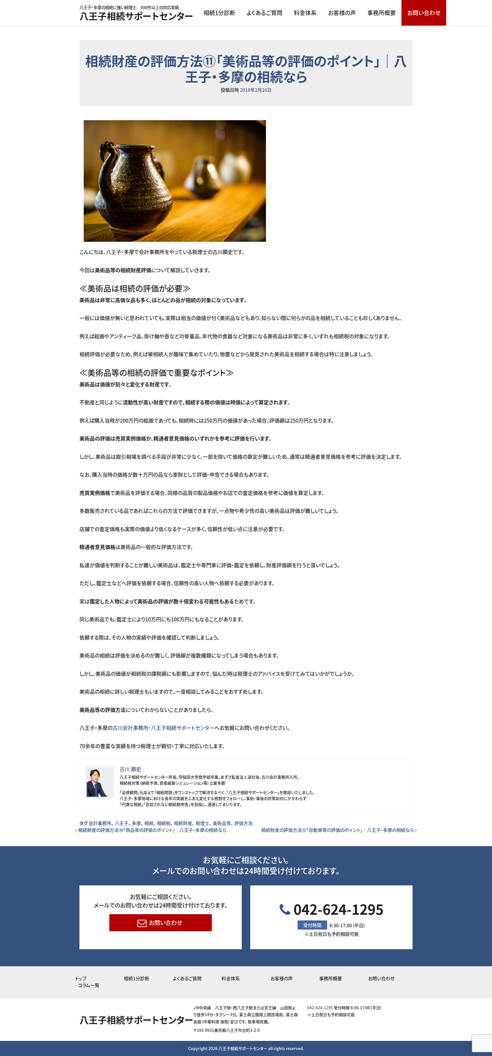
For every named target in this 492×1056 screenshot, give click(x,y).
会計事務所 (100, 823)
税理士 (202, 823)
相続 (148, 823)
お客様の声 (342, 13)
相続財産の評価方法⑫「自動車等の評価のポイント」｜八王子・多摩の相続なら (338, 829)
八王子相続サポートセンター (136, 13)
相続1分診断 (219, 13)
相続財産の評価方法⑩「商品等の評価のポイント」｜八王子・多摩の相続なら (151, 829)
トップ (81, 978)
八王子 (121, 823)
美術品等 (222, 823)
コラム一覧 (88, 985)
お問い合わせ (423, 13)
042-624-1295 (337, 918)
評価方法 (243, 823)
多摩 (136, 823)
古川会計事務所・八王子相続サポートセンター (163, 727)
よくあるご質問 (264, 13)
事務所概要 (381, 13)
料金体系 (305, 13)
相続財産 (183, 823)
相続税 (164, 823)
